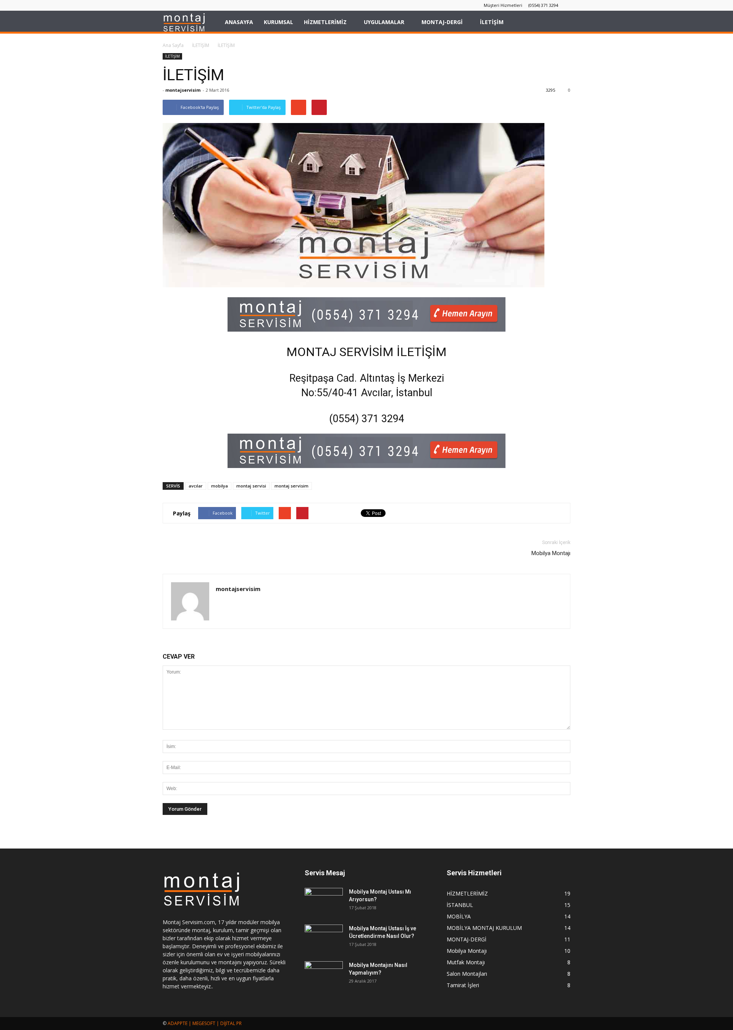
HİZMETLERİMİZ (325, 22)
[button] (561, 22)
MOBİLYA (459, 916)
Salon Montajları (467, 973)
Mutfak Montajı (466, 962)
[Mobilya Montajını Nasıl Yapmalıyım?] (324, 974)
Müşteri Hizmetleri (503, 5)
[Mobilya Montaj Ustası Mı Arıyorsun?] (324, 901)
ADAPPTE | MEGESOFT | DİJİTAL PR (205, 1023)
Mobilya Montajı (550, 553)
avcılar (196, 486)
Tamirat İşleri (463, 985)
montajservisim (182, 90)
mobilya (219, 486)
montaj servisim (291, 486)
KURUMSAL (278, 22)
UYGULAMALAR (384, 22)
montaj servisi (251, 486)
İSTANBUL (460, 905)
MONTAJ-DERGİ (442, 22)
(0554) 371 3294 (543, 5)
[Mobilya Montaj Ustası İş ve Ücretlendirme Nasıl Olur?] (324, 938)
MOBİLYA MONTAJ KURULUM (484, 927)
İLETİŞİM (492, 22)
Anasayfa (239, 22)
